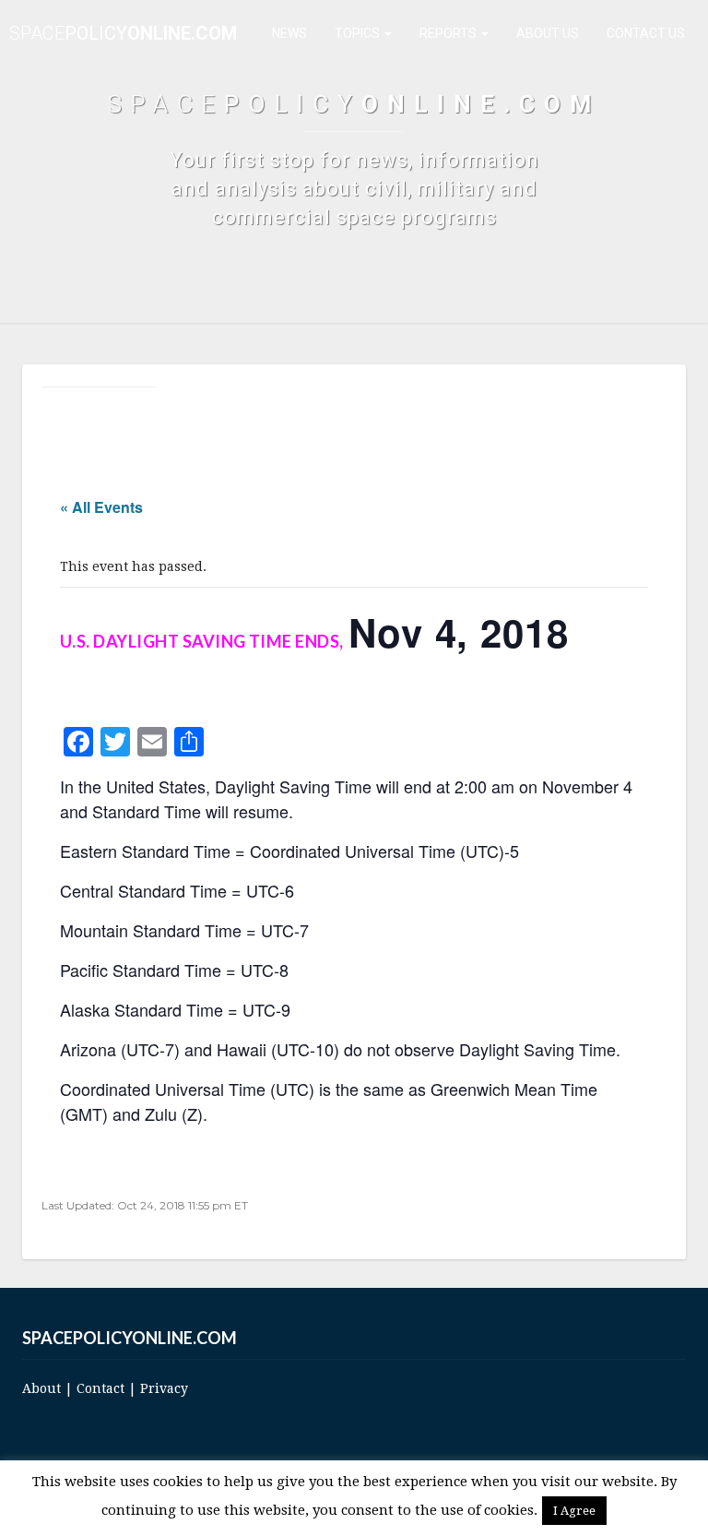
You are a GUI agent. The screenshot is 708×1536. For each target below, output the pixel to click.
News (289, 33)
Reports (449, 33)
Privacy (164, 1388)
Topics (359, 33)
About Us (547, 33)
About (41, 1388)
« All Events (101, 507)
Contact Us (646, 33)
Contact (100, 1388)
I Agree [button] (574, 1511)
